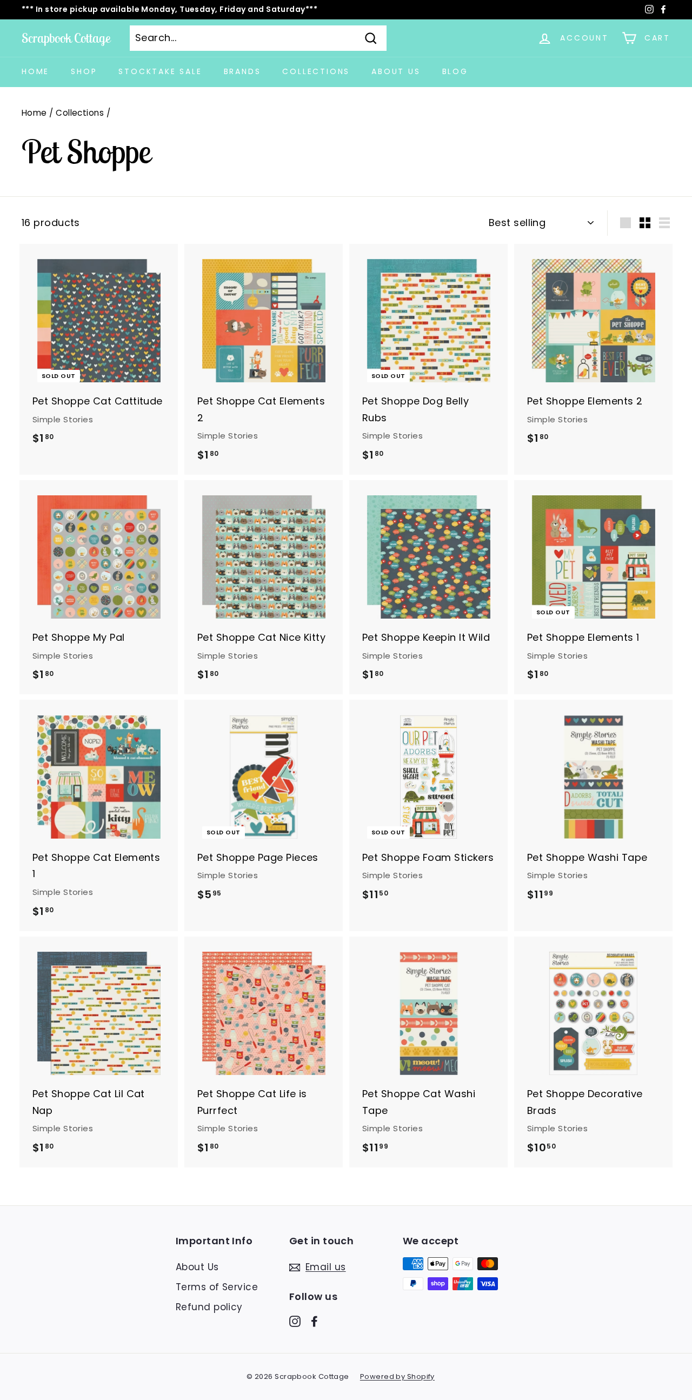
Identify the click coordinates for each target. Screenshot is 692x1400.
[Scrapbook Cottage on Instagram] (295, 1321)
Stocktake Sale (160, 71)
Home (35, 71)
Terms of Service (217, 1286)
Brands (242, 71)
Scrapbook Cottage (66, 38)
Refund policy (209, 1307)
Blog (455, 71)
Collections (316, 71)
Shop (84, 71)
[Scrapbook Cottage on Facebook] (314, 1321)
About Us (395, 71)
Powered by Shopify (397, 1376)
